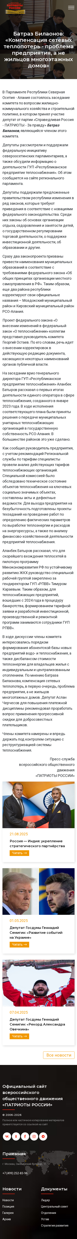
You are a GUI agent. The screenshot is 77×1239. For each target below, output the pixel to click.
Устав (45, 1219)
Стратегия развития (54, 1225)
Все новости (58, 1055)
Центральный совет (54, 1206)
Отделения (48, 1212)
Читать (17, 853)
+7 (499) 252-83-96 (15, 1173)
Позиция (8, 1206)
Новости (8, 1200)
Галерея (8, 1212)
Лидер (45, 1200)
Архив (6, 1219)
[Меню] (71, 7)
